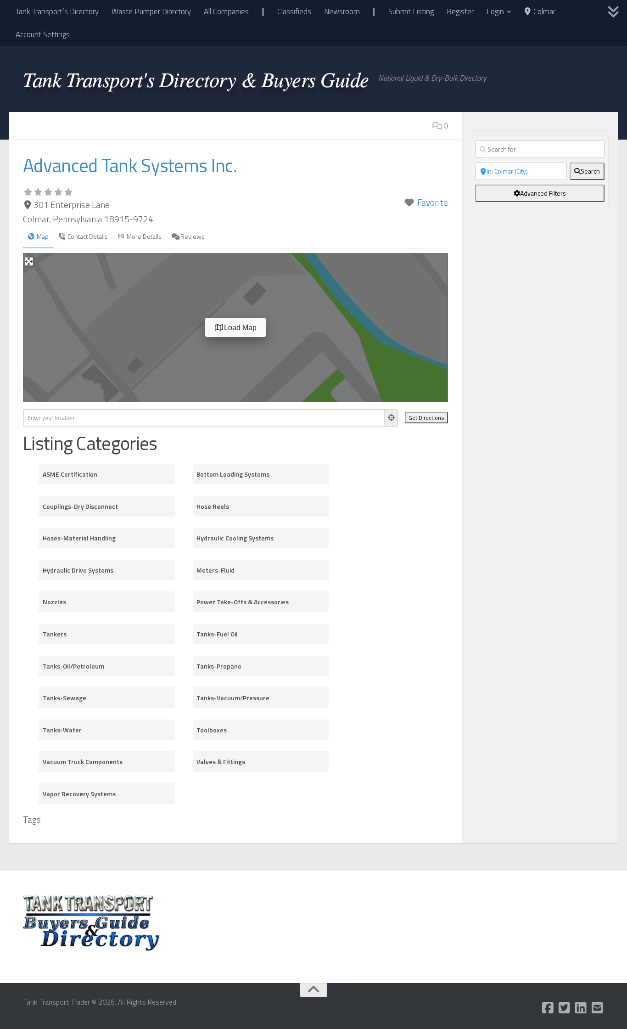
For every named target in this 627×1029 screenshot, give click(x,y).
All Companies (226, 11)
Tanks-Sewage (64, 698)
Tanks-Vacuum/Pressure (232, 698)
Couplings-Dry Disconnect (80, 506)
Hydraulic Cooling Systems (235, 538)
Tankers (55, 634)
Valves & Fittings (220, 761)
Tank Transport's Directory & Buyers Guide (196, 78)
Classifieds (294, 11)
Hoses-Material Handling (79, 538)
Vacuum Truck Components (83, 761)
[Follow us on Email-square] (597, 1007)
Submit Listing (411, 11)
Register (460, 11)
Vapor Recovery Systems (79, 793)
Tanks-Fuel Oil (217, 634)
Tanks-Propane (218, 666)
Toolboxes (211, 730)
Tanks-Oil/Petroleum (73, 666)
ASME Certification (70, 474)
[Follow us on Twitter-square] (564, 1007)
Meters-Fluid (215, 570)
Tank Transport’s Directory (57, 11)
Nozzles (54, 602)
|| (263, 11)
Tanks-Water (62, 730)
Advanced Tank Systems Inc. (130, 165)
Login (495, 11)
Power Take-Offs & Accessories (242, 602)
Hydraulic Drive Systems (78, 570)
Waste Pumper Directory (151, 11)
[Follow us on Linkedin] (581, 1007)
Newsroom (342, 11)
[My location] (391, 418)
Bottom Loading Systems (232, 474)
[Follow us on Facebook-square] (548, 1007)
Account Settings (43, 34)
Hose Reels (212, 506)
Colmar (543, 11)
